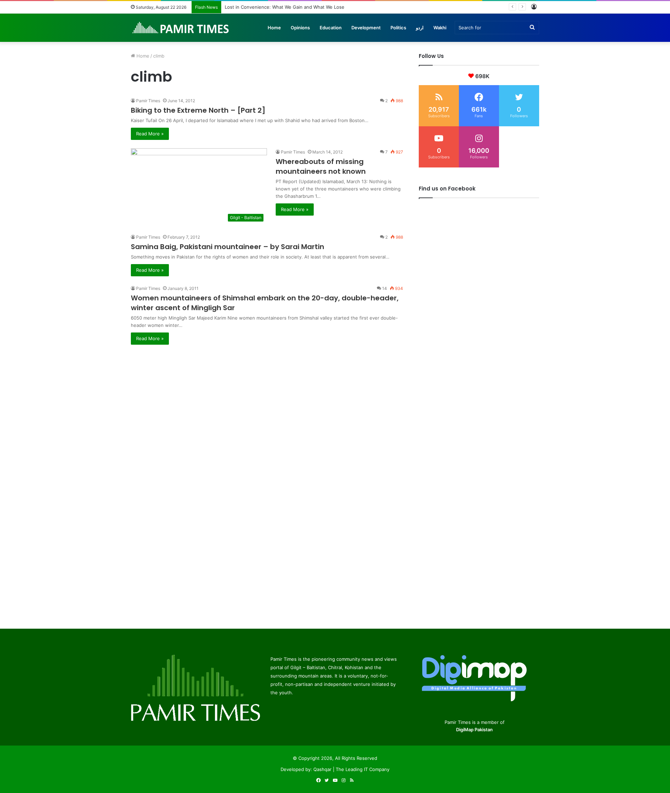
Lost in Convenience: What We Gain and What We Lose (284, 7)
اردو (420, 27)
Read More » (150, 133)
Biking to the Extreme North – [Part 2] (198, 110)
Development (366, 27)
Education (331, 27)
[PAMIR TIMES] (181, 28)
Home (274, 27)
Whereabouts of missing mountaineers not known (321, 166)
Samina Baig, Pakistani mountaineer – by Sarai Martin (227, 247)
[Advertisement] (267, 393)
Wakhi (439, 27)
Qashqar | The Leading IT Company (351, 769)
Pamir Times (148, 100)
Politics (398, 27)
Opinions (300, 27)
